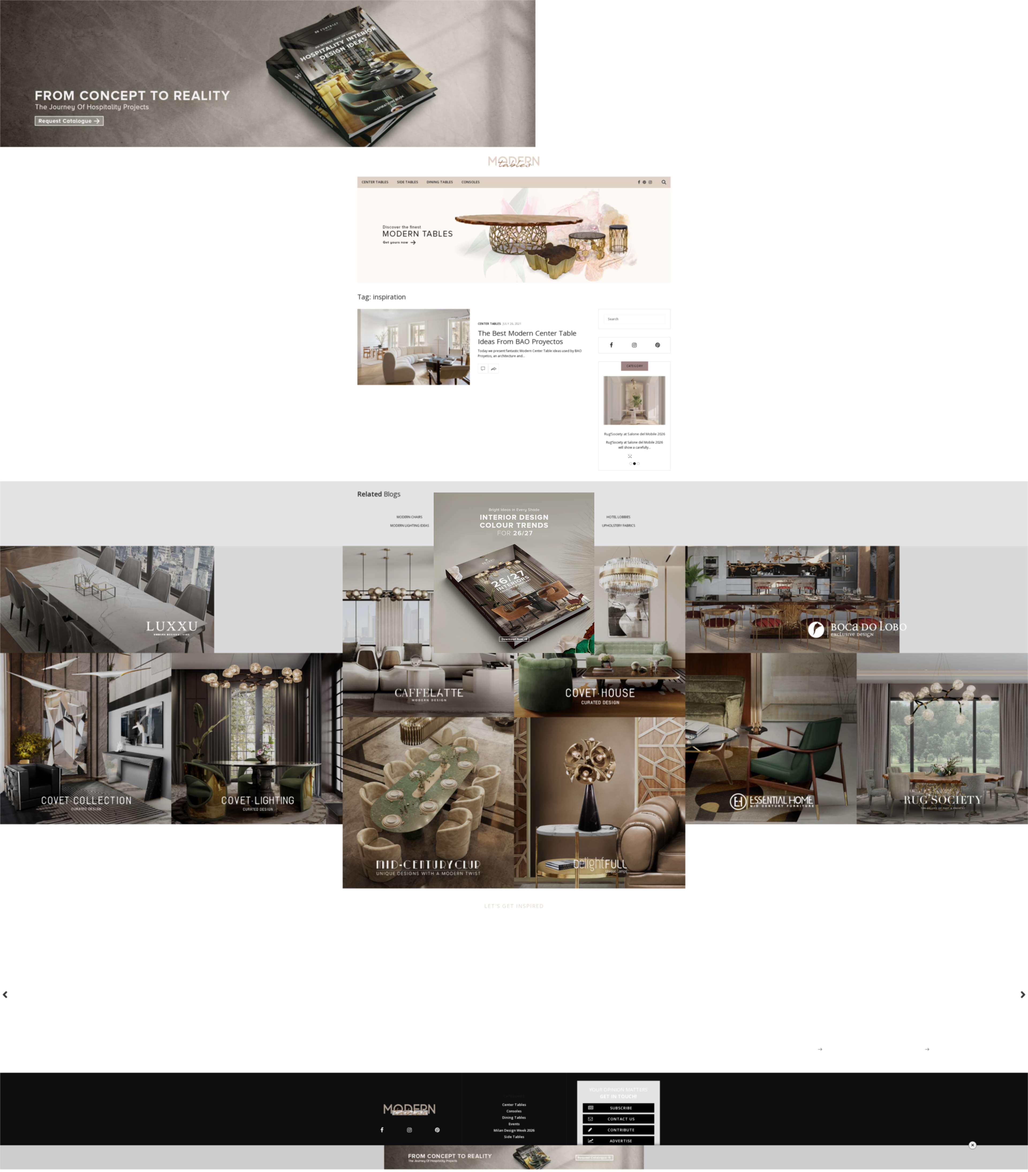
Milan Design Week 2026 (514, 1130)
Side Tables (407, 182)
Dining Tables (440, 182)
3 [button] (638, 463)
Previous (8, 994)
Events (514, 1123)
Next (1020, 994)
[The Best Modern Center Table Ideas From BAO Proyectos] (413, 347)
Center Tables (375, 182)
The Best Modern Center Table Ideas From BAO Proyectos (527, 337)
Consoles (471, 182)
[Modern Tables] (513, 162)
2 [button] (634, 463)
